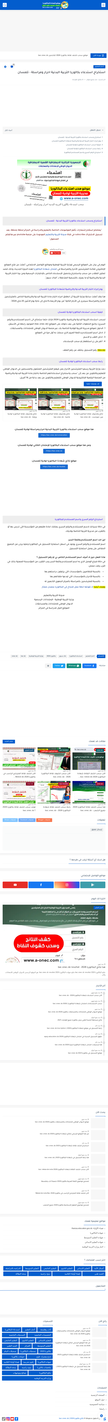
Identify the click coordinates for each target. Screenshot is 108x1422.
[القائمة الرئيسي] (103, 5)
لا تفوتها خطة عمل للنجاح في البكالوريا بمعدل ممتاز (67, 587)
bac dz (23, 656)
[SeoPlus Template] (104, 1418)
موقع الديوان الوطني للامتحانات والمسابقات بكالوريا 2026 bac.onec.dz (75, 1012)
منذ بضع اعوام (95, 1017)
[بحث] (5, 5)
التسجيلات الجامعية (17, 1335)
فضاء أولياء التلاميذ (72, 1274)
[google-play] (92, 885)
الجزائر (27, 1346)
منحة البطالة (21, 1274)
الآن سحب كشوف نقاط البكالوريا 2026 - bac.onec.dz (55, 775)
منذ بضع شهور (95, 993)
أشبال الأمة (99, 1268)
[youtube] (15, 885)
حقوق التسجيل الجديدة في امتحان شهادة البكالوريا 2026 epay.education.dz (73, 1037)
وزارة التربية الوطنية (36, 656)
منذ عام (97, 1026)
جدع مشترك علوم (43, 1357)
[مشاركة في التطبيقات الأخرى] (48, 666)
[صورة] (98, 1123)
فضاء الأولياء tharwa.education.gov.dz (87, 1228)
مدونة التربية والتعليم (56, 235)
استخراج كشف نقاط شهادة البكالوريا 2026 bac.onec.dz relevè (61, 55)
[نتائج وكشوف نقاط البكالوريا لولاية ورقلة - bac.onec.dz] (21, 399)
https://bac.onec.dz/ (54, 451)
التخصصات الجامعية (43, 1335)
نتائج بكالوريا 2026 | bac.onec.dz (71, 1418)
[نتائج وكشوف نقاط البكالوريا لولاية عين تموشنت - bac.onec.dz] (87, 399)
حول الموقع (100, 1400)
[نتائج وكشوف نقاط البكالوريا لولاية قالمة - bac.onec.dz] (54, 399)
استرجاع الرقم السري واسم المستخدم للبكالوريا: (82, 153)
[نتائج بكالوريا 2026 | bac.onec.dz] (55, 5)
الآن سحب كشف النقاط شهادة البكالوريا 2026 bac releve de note (63, 1170)
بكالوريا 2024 (51, 656)
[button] (89, 666)
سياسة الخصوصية (97, 1404)
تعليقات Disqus (10, 820)
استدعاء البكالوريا (76, 656)
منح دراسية (45, 1274)
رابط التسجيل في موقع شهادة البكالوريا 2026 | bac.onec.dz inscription (74, 1028)
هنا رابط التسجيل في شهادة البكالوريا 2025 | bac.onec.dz (67, 1158)
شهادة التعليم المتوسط (93, 1237)
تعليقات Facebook (27, 820)
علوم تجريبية (28, 1362)
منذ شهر (98, 411)
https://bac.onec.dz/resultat (54, 467)
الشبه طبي (99, 1274)
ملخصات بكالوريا (44, 1367)
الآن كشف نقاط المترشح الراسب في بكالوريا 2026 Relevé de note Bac (62, 1193)
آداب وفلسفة (45, 1329)
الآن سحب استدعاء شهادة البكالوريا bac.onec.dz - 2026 (80, 996)
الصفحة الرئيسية (98, 1395)
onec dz (14, 656)
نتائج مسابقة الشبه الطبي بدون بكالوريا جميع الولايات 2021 (80, 1020)
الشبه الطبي (12, 1346)
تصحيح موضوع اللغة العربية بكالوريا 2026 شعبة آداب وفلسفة (65, 1181)
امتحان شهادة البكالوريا (45, 269)
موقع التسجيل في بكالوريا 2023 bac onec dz (85, 1053)
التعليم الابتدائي (83, 1268)
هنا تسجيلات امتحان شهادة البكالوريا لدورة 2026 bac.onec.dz (78, 1045)
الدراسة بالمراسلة (13, 1268)
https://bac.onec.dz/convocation (54, 435)
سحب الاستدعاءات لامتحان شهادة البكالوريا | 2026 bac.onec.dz (77, 1004)
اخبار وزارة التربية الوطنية (92, 1247)
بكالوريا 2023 (45, 1351)
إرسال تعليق (97, 830)
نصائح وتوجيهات (19, 1373)
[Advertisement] (54, 31)
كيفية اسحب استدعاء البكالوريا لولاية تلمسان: (83, 145)
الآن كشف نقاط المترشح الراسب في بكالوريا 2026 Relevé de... (19, 775)
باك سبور (62, 656)
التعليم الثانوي (66, 1268)
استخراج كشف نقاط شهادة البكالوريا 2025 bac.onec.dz (67, 1146)
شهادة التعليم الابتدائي (94, 1242)
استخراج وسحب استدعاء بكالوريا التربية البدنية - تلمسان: (79, 137)
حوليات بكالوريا (18, 1357)
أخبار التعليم (99, 67)
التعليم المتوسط (32, 1268)
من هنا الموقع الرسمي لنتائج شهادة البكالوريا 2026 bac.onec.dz (64, 1134)
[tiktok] (4, 1419)
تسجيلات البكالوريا (28, 1351)
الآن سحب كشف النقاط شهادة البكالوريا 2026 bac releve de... (91, 775)
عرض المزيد (9, 741)
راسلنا (102, 1409)
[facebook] (41, 885)
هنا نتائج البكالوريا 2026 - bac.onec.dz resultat (81, 967)
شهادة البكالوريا (96, 1233)
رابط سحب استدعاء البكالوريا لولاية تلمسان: (84, 149)
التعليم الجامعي (49, 1268)
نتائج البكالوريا (45, 1373)
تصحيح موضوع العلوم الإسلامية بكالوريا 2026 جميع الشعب (66, 1205)
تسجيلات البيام (10, 1351)
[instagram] (67, 885)
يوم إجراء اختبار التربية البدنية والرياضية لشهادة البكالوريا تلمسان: (76, 141)
